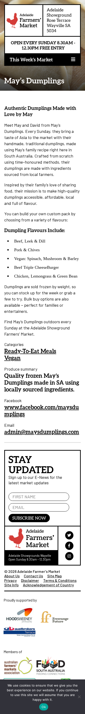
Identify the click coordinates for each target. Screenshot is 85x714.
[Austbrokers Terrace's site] (21, 639)
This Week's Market (31, 59)
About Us (12, 576)
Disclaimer (30, 580)
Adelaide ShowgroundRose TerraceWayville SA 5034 (59, 20)
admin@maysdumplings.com (41, 431)
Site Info (11, 585)
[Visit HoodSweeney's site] (21, 625)
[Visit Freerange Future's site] (55, 625)
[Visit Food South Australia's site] (51, 676)
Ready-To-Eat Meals (30, 350)
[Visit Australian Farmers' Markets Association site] (20, 676)
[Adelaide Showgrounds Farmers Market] (23, 21)
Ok (44, 707)
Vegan (12, 357)
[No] (79, 696)
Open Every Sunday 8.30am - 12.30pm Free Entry (43, 45)
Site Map (54, 576)
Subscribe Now (29, 518)
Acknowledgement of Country (48, 585)
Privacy (10, 580)
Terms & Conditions (59, 580)
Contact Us (33, 576)
